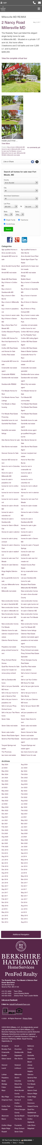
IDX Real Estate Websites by (11, 1140)
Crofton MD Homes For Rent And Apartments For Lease (10, 341)
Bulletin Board (25, 279)
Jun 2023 (24, 787)
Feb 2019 (5, 866)
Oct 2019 (5, 853)
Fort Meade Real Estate (29, 404)
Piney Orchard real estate (29, 650)
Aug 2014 (24, 922)
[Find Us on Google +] (17, 239)
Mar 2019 (24, 863)
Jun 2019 (5, 860)
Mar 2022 (5, 810)
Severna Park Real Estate (10, 739)
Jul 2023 (4, 787)
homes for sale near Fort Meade (13, 150)
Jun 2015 (5, 915)
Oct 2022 (24, 797)
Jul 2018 (24, 873)
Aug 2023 (24, 784)
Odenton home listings (28, 630)
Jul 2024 (4, 768)
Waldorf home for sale (28, 755)
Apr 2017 (5, 896)
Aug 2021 (5, 817)
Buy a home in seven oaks (30, 315)
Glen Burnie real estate (9, 446)
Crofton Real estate (8, 354)
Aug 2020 (5, 837)
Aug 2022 (24, 800)
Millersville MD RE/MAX (29, 588)
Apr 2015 (5, 919)
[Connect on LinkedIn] (25, 239)
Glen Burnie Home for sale (11, 440)
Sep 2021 (24, 814)
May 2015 (24, 915)
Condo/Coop (10, 224)
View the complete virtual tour (14, 58)
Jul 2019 (24, 856)
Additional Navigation (21, 934)
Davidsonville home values (30, 374)
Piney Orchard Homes (28, 647)
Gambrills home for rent (10, 420)
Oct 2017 (24, 886)
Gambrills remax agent (29, 430)
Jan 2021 (24, 827)
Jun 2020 (5, 840)
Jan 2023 (5, 797)
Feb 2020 (5, 846)
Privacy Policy (27, 1018)
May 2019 (24, 860)
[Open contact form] (39, 2)
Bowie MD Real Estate (9, 279)
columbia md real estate (29, 325)
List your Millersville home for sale (12, 152)
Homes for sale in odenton (11, 532)
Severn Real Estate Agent (10, 735)
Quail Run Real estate (28, 666)
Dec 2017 (24, 882)
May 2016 (5, 912)
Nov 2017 (5, 886)
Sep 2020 (24, 833)
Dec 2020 (5, 830)
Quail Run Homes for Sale (10, 666)
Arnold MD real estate (9, 272)
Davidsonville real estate (10, 377)
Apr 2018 (5, 879)
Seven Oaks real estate (10, 725)
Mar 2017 (24, 896)
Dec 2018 (5, 869)
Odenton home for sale (9, 630)
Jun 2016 (24, 909)
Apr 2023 (24, 791)
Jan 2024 (5, 777)
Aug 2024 (24, 764)
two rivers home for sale (29, 752)
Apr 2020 (5, 843)
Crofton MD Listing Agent (29, 338)
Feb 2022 (24, 810)
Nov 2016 (5, 902)
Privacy (21, 1143)
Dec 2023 (24, 777)
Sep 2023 (5, 784)
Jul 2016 (4, 909)
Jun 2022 (24, 804)
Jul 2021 (24, 817)
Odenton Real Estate (28, 634)
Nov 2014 (5, 922)
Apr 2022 (24, 807)
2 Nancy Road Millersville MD (13, 24)
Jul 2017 (24, 889)
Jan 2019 (24, 866)
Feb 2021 (5, 827)
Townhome (24, 220)
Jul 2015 (24, 912)
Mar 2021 (24, 823)
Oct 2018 (24, 869)
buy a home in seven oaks (10, 315)
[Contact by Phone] (34, 2)
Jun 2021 (5, 820)
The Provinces (6, 752)
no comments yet (33, 147)
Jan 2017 (24, 899)
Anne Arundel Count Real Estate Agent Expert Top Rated (29, 259)
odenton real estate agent (30, 637)
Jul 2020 (24, 837)
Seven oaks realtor (8, 732)
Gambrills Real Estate (9, 423)
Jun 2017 (5, 892)
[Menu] (38, 8)
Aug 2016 (24, 905)
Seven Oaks (6, 719)
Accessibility (6, 1143)
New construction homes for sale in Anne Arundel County (29, 594)
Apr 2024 (24, 771)
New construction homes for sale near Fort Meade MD (29, 617)
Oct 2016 (24, 902)
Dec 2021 (5, 814)
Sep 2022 (5, 800)
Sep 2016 (5, 905)
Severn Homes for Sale (29, 732)
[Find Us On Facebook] (7, 239)
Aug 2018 (5, 873)
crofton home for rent (28, 328)
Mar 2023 (5, 794)
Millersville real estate (13, 155)
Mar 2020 (24, 843)
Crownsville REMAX (8, 374)
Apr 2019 (5, 863)
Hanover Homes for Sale (10, 453)
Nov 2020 (24, 830)
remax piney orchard (9, 673)
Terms (15, 1143)
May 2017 (24, 892)
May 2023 (5, 791)
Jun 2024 (24, 768)
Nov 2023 (5, 781)
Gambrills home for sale (29, 420)
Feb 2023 (24, 794)
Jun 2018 (5, 876)
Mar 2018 (24, 879)
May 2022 (5, 807)
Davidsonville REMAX (9, 384)
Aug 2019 (5, 856)
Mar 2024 (5, 774)
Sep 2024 (5, 764)
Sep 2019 (24, 853)
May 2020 (24, 840)
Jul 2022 (4, 804)
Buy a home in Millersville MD (16, 147)
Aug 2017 (5, 889)
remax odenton (26, 670)
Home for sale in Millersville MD (11, 149)
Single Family (10, 220)
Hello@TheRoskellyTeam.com (19, 1004)
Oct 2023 (24, 781)
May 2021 (24, 820)
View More (6, 143)
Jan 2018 (5, 882)
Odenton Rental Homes (10, 640)
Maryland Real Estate (28, 584)
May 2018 (24, 876)
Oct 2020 (5, 833)
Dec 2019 (5, 850)
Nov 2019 (24, 850)
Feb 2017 (5, 899)
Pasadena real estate (9, 647)
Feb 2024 (24, 774)
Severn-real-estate (27, 735)
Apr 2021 (5, 823)
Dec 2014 (24, 919)
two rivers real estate (9, 755)
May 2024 (5, 771)
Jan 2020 (24, 846)
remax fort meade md (9, 670)
